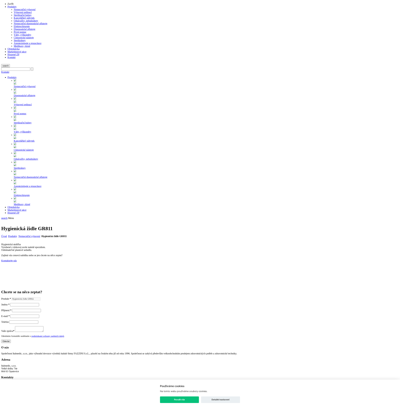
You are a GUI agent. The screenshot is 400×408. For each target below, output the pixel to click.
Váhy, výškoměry (22, 34)
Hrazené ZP (13, 54)
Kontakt (11, 57)
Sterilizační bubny (23, 15)
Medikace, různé (22, 46)
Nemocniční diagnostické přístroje (30, 23)
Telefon (5, 322)
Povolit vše (179, 399)
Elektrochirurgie (22, 26)
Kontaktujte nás (9, 260)
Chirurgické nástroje (24, 37)
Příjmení (6, 310)
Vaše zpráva (7, 331)
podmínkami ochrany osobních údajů (47, 336)
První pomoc (20, 32)
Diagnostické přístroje (24, 29)
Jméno (5, 304)
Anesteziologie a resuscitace (27, 43)
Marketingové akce (17, 51)
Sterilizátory (20, 40)
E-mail (5, 316)
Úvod (4, 236)
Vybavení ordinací (23, 12)
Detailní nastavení (220, 399)
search (5, 66)
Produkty (12, 6)
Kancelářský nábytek (24, 18)
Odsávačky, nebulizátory (26, 20)
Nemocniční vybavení (24, 9)
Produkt (6, 298)
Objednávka (14, 49)
